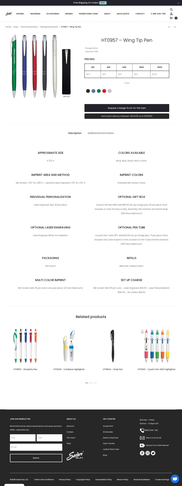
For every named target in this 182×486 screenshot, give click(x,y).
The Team (71, 438)
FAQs (69, 443)
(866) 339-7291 (151, 430)
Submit (36, 458)
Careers (70, 432)
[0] (171, 17)
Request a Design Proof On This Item (127, 108)
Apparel (20, 14)
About (107, 14)
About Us (70, 426)
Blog (105, 455)
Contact (140, 14)
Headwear (35, 14)
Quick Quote (123, 14)
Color (127, 83)
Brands (69, 14)
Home (8, 27)
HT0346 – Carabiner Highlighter (69, 369)
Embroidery (108, 432)
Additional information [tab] (101, 133)
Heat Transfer (109, 443)
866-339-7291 (159, 14)
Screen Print (108, 426)
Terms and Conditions (44, 479)
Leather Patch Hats (111, 449)
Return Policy (122, 479)
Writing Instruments (49, 27)
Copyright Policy (83, 479)
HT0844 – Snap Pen (113, 369)
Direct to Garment (110, 438)
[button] (88, 91)
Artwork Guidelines (142, 479)
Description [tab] (74, 133)
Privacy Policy (65, 479)
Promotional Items (88, 14)
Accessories (52, 14)
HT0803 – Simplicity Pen (25, 369)
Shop (16, 27)
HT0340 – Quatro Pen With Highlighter (156, 369)
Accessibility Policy (103, 479)
